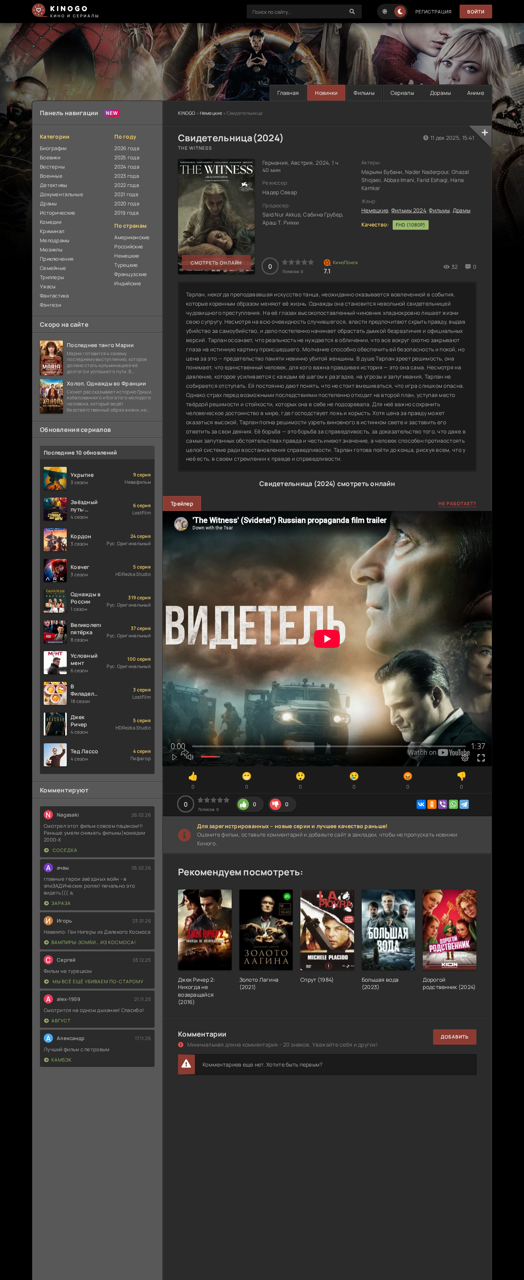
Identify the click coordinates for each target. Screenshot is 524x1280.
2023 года (126, 175)
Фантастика (54, 295)
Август (61, 1020)
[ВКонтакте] (421, 804)
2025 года (126, 157)
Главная (288, 92)
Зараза (61, 903)
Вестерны (52, 166)
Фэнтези (50, 304)
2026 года (126, 148)
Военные (51, 175)
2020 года (126, 203)
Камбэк (61, 1060)
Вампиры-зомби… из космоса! (93, 942)
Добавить (455, 1037)
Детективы (54, 185)
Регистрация (433, 11)
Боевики (50, 157)
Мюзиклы (51, 249)
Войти (475, 11)
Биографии (53, 148)
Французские (130, 274)
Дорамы (440, 92)
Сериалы (402, 92)
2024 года (126, 166)
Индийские (127, 283)
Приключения (56, 258)
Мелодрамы (55, 240)
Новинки (326, 92)
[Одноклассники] (432, 804)
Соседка (64, 850)
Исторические (57, 212)
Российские (128, 246)
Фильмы (364, 92)
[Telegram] (464, 804)
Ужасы (48, 286)
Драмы (461, 210)
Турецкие (126, 264)
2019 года (126, 212)
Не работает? (457, 503)
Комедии (50, 221)
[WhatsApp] (453, 804)
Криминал (52, 231)
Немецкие (211, 113)
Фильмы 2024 (408, 210)
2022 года (126, 185)
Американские (132, 237)
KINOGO (187, 113)
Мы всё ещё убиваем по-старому (97, 981)
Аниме (475, 92)
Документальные (61, 194)
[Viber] (442, 804)
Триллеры (52, 277)
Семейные (53, 268)
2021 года (126, 194)
